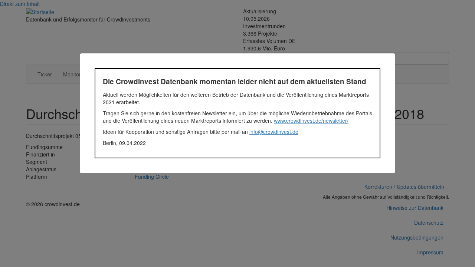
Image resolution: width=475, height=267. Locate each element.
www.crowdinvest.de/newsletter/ (311, 120)
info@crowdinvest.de (273, 131)
